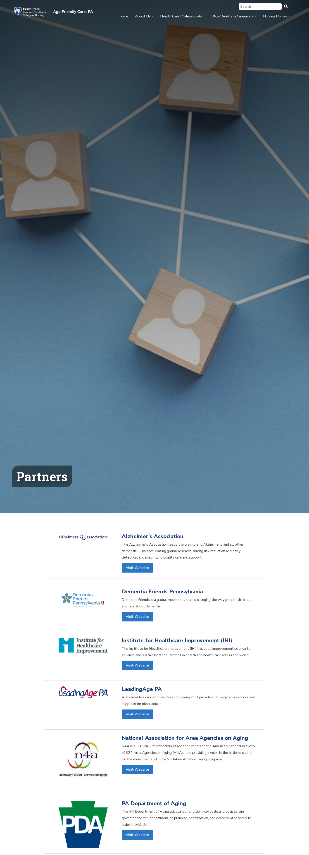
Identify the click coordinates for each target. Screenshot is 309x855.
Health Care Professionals (181, 16)
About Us (143, 16)
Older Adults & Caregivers (233, 16)
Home (123, 16)
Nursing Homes (275, 16)
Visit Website (137, 567)
